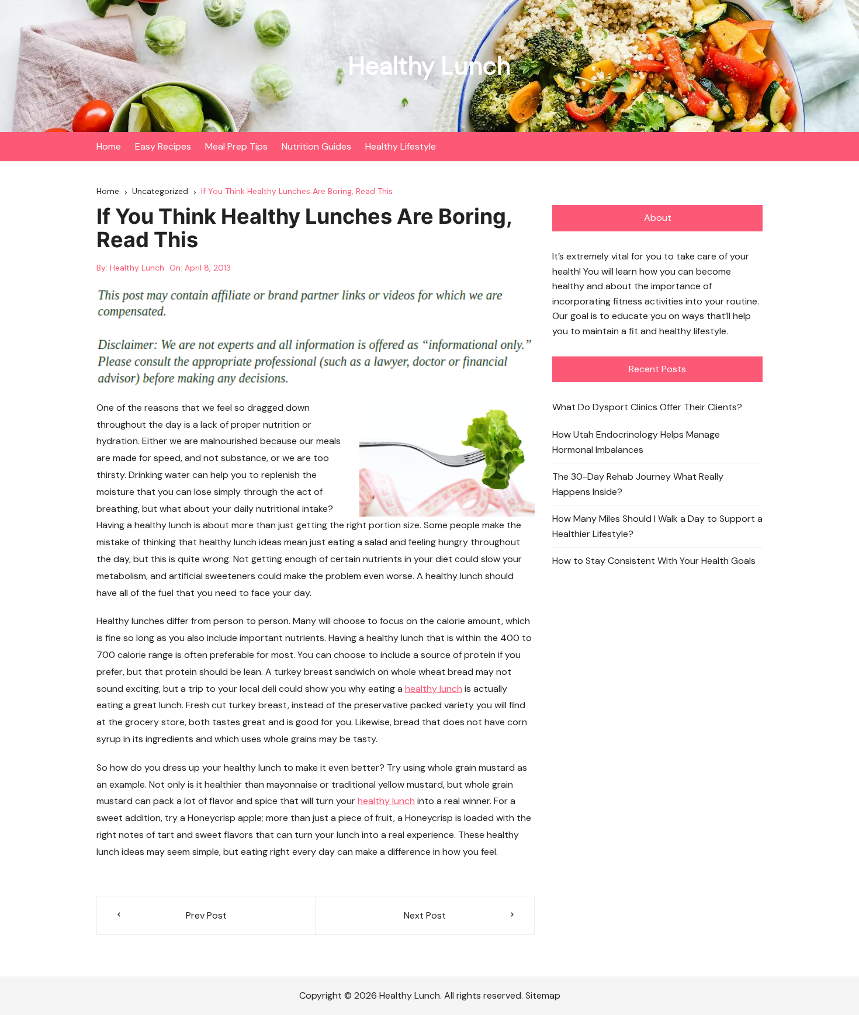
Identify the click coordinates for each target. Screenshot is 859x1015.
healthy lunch (433, 689)
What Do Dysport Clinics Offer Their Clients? (647, 407)
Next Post (425, 915)
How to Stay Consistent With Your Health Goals (654, 561)
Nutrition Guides (316, 146)
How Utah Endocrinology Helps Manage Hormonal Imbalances (636, 442)
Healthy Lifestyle (400, 146)
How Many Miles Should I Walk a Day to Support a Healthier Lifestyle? (657, 526)
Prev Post (206, 915)
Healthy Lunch (429, 66)
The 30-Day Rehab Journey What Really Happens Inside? (637, 484)
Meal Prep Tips (236, 146)
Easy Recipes (163, 146)
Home (108, 146)
